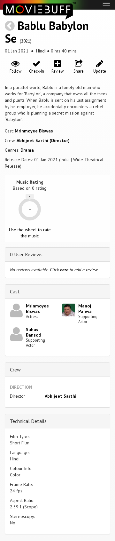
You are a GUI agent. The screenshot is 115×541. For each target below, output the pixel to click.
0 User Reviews (26, 254)
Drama (27, 150)
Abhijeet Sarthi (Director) (43, 140)
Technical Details (28, 421)
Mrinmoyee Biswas (34, 131)
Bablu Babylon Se (47, 32)
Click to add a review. (74, 270)
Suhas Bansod (33, 332)
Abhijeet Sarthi (60, 396)
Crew (15, 369)
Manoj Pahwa (85, 308)
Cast (15, 291)
